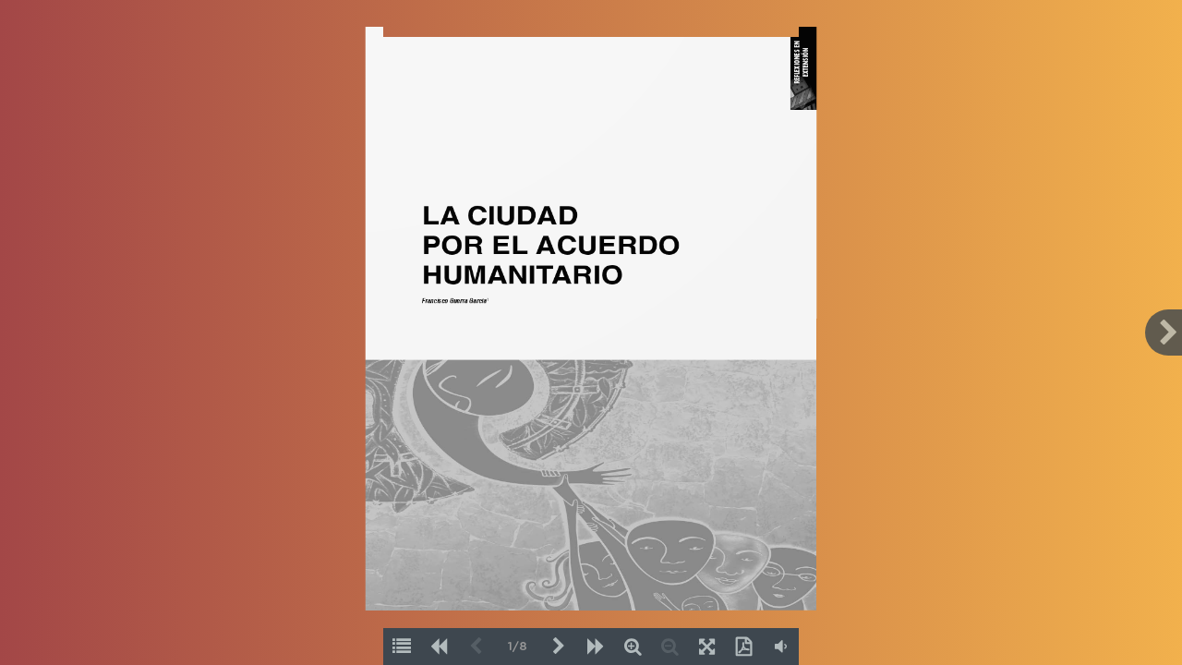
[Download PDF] (743, 646)
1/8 (517, 647)
